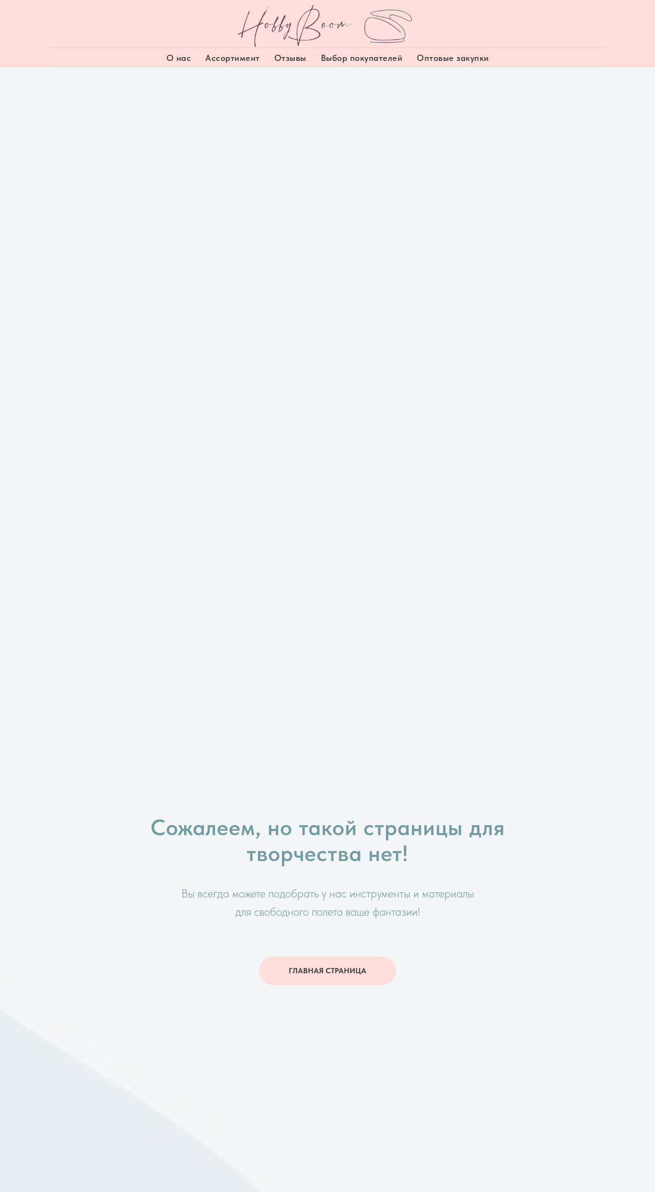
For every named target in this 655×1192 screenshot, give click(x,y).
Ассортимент (232, 58)
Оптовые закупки (453, 58)
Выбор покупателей (362, 58)
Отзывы (290, 58)
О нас (178, 58)
